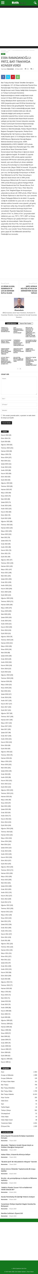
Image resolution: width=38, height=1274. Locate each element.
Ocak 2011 (4, 966)
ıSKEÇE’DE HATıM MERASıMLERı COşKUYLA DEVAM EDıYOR (18, 350)
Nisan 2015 (4, 803)
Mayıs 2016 (4, 761)
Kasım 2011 (4, 934)
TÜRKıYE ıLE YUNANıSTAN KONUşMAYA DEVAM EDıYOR (5, 329)
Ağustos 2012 (5, 905)
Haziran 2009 (5, 1027)
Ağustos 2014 (5, 828)
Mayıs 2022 (4, 531)
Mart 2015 (4, 806)
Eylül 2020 (4, 595)
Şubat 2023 (4, 502)
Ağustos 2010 (5, 982)
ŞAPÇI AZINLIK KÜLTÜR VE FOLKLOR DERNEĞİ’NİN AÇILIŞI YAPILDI (29, 289)
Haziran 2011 (5, 950)
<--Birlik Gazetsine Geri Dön (19, 1268)
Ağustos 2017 (5, 713)
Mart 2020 (4, 614)
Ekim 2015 (4, 784)
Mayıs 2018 (4, 684)
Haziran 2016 (5, 758)
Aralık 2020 (4, 585)
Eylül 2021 (4, 556)
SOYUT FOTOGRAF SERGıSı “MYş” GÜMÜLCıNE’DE (6, 341)
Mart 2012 (4, 921)
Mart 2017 (4, 729)
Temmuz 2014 (5, 832)
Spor (2, 1104)
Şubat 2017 (4, 732)
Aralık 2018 (4, 662)
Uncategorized (5, 1113)
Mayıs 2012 (4, 915)
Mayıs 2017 (4, 723)
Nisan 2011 (4, 956)
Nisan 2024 (4, 457)
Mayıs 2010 (4, 991)
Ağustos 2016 (5, 752)
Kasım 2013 (4, 857)
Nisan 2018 (4, 688)
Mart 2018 (4, 691)
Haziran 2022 (5, 528)
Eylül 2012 (4, 902)
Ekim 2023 (4, 477)
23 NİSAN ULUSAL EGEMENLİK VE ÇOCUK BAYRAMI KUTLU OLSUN (8, 289)
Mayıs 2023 (4, 493)
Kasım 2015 (4, 780)
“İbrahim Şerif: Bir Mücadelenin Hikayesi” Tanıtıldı (19, 1162)
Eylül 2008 (4, 1055)
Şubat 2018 (4, 694)
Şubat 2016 (4, 771)
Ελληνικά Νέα (5, 1126)
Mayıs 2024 (4, 454)
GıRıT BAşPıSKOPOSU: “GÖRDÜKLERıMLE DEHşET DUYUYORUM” (18, 330)
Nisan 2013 (4, 879)
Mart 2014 (4, 844)
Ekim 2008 (4, 1052)
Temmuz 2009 (5, 1023)
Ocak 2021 (4, 582)
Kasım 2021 (4, 550)
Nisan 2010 (4, 995)
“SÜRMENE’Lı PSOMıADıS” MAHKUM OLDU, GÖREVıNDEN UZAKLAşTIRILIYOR (18, 342)
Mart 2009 (4, 1036)
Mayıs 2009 (4, 1030)
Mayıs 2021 (4, 569)
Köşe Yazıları (5, 1097)
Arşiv (9, 50)
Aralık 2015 (4, 777)
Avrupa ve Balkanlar (7, 1075)
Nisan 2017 (4, 726)
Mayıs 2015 (4, 800)
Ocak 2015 (4, 812)
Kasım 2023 (4, 473)
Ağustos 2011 (5, 943)
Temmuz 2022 (5, 524)
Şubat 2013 (4, 886)
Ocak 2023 (4, 505)
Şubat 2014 (4, 848)
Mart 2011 (4, 959)
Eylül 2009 (4, 1017)
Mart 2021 (4, 576)
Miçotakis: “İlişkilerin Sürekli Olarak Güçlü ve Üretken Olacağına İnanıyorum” (17, 1146)
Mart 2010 (4, 998)
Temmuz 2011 (5, 947)
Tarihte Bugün (5, 1107)
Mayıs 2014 (4, 838)
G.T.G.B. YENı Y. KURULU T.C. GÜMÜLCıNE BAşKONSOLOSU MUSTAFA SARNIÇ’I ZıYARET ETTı (6, 361)
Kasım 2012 (4, 895)
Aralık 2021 (4, 547)
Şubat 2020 (4, 617)
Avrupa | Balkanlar (6, 1078)
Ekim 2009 (4, 1014)
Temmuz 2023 (5, 486)
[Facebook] (3, 77)
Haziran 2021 (5, 566)
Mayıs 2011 (4, 953)
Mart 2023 (4, 499)
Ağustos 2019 (5, 636)
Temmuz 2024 (5, 448)
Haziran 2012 (5, 911)
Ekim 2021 (4, 553)
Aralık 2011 (4, 931)
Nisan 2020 (4, 611)
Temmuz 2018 (5, 678)
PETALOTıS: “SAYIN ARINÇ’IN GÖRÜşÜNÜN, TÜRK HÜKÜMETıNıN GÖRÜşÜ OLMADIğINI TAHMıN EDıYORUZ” (31, 361)
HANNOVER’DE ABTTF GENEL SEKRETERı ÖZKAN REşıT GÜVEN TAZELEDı (6, 351)
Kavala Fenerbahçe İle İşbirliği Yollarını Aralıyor (18, 1197)
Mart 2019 (4, 652)
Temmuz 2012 (5, 908)
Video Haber (5, 1116)
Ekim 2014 (4, 822)
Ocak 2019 (4, 659)
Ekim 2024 (4, 438)
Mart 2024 (4, 461)
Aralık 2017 (4, 700)
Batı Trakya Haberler (7, 1094)
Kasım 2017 (4, 704)
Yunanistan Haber (6, 1123)
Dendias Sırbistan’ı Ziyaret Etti (12, 1213)
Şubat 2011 (4, 963)
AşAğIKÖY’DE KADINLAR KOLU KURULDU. (30, 350)
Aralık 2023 (4, 470)
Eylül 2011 (4, 940)
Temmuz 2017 (5, 716)
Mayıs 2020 (4, 608)
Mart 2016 (4, 768)
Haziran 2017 (5, 720)
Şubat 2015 (4, 809)
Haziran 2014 (5, 835)
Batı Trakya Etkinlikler (8, 1088)
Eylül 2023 (4, 480)
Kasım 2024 (4, 435)
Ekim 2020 (4, 592)
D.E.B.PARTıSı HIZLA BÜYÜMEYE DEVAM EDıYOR (31, 341)
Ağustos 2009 (5, 1020)
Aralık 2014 (4, 816)
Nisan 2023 (4, 496)
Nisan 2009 (4, 1033)
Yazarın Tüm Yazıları (25, 323)
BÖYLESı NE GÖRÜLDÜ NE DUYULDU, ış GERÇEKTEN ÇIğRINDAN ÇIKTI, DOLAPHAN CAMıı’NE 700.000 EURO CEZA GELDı (30, 332)
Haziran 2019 (5, 643)
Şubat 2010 (4, 1001)
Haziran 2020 (5, 604)
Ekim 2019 (4, 630)
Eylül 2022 (4, 518)
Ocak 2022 (4, 544)
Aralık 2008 (4, 1046)
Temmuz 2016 (5, 755)
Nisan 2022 (4, 534)
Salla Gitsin (4, 1101)
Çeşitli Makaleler (11, 323)
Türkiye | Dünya (6, 1110)
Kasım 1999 (4, 1062)
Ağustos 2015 (5, 790)
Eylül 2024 (4, 441)
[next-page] (20, 369)
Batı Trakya (4, 1085)
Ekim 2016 (4, 745)
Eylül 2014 (4, 825)
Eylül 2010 (4, 979)
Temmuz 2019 (5, 640)
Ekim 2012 (4, 899)
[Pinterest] (13, 77)
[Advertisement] (19, 27)
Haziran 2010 (5, 988)
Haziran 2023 (5, 489)
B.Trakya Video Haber (8, 1081)
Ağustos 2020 (5, 598)
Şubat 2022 (4, 540)
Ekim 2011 (4, 937)
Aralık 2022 (4, 508)
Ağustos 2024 (5, 445)
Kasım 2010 (4, 972)
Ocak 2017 (4, 736)
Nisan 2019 (4, 649)
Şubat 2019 (4, 656)
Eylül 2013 (4, 864)
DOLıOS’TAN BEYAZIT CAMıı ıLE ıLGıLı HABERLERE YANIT (18, 359)
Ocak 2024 (4, 467)
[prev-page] (18, 369)
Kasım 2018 (4, 665)
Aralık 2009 (4, 1007)
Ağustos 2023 (5, 483)
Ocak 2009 (4, 1043)
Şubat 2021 (4, 579)
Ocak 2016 (4, 774)
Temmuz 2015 (5, 793)
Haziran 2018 (5, 681)
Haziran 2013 (5, 873)
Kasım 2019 (4, 627)
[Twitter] (8, 77)
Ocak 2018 (4, 697)
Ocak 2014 (4, 851)
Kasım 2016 (4, 742)
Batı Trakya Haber (6, 1091)
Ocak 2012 (4, 927)
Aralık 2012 (4, 892)
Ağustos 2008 (5, 1059)
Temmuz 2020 (5, 601)
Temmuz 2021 (5, 563)
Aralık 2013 (4, 854)
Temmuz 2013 (5, 870)
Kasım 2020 (4, 588)
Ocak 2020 (4, 620)
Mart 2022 (4, 537)
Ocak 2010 (4, 1004)
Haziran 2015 (5, 796)
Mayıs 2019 (4, 646)
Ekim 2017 (4, 707)
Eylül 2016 (4, 748)
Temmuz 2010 (5, 985)
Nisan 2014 (4, 841)
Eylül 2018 (4, 672)
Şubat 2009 (4, 1039)
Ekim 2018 (4, 668)
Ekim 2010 (4, 975)
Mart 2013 (4, 883)
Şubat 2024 (4, 464)
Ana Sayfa (3, 50)
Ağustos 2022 (5, 521)
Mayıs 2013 (4, 876)
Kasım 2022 (4, 512)
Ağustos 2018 (5, 675)
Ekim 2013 (4, 860)
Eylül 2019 (4, 633)
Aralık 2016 (4, 739)
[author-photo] (19, 303)
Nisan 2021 (4, 572)
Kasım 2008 (4, 1049)
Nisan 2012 (4, 918)
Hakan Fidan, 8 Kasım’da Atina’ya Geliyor (15, 1154)
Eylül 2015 (4, 787)
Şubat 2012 (4, 924)
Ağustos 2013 (5, 867)
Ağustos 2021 (5, 560)
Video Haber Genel (7, 1120)
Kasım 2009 (4, 1011)
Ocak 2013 (4, 889)
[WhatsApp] (18, 77)
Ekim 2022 (4, 515)
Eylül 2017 (4, 710)
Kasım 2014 (4, 819)
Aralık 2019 (4, 624)
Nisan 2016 (4, 764)
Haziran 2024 (5, 451)
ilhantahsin (10, 69)
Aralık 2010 (4, 969)
